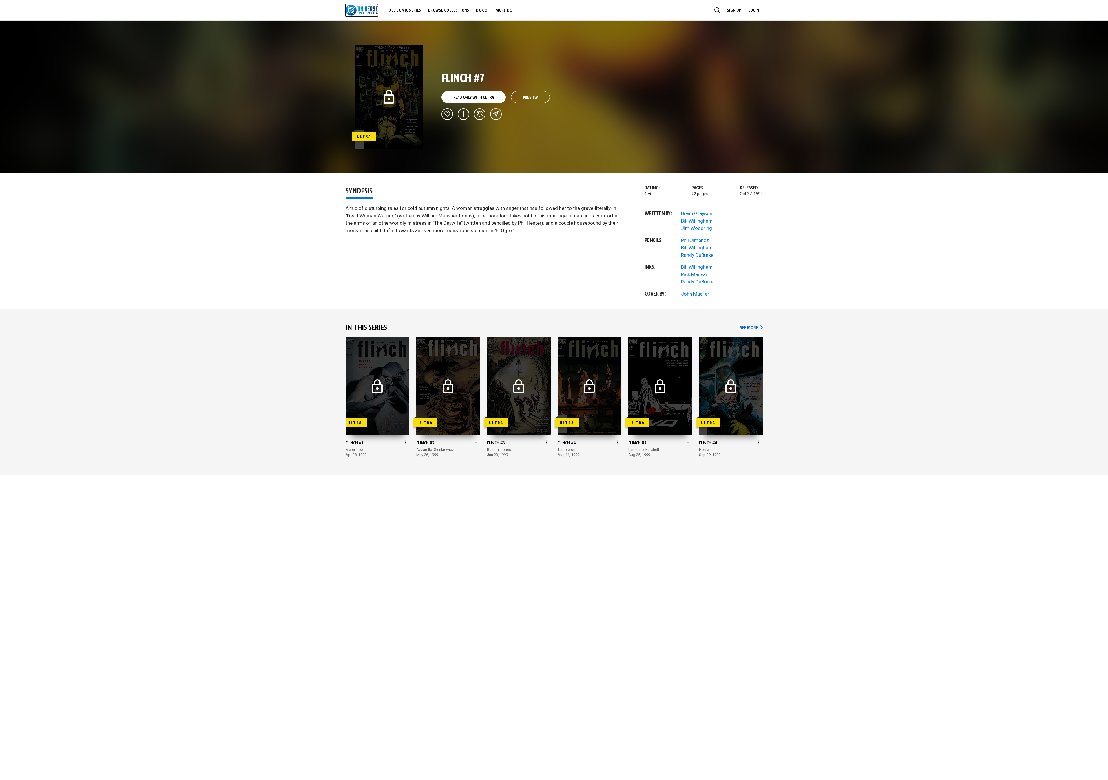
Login (753, 10)
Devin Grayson (696, 213)
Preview (530, 97)
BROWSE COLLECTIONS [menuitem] (448, 10)
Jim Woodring (696, 228)
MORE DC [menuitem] (504, 10)
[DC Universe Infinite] (362, 10)
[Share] (496, 114)
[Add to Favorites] (447, 114)
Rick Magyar (694, 274)
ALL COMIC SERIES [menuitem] (405, 10)
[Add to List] (463, 114)
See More (751, 328)
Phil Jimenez (695, 240)
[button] (717, 10)
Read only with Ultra (473, 97)
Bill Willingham (697, 221)
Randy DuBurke (697, 255)
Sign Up (734, 10)
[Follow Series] (479, 114)
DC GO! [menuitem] (482, 10)
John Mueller (695, 294)
